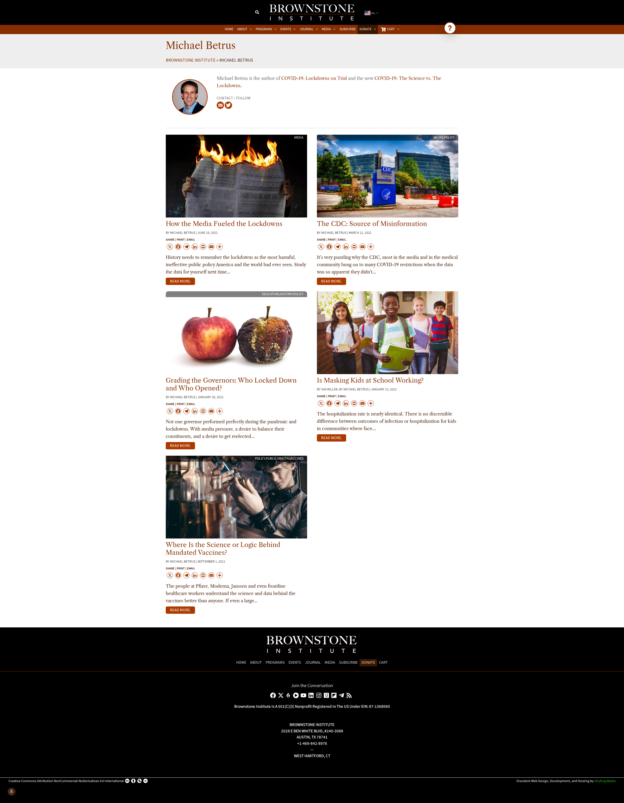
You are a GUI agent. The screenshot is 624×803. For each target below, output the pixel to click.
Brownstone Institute (190, 60)
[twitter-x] (281, 695)
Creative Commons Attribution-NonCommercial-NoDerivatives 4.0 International (66, 781)
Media (298, 137)
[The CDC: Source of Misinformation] (387, 176)
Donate (368, 662)
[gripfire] (289, 695)
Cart (383, 662)
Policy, (260, 458)
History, (286, 294)
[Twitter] (228, 105)
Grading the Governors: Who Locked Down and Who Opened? (231, 384)
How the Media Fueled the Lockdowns (224, 224)
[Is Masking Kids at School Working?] (387, 332)
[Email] (220, 105)
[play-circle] (297, 695)
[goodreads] (327, 695)
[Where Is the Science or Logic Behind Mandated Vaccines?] (236, 497)
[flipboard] (335, 695)
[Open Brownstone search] (450, 28)
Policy (449, 137)
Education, (271, 294)
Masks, (439, 137)
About (256, 662)
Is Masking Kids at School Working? (370, 380)
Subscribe (348, 662)
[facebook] (274, 695)
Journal (313, 662)
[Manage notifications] (11, 791)
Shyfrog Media (605, 781)
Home (241, 662)
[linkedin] (312, 695)
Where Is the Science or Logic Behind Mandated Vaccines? (223, 549)
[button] (257, 13)
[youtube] (304, 695)
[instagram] (319, 695)
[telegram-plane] (342, 695)
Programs (275, 662)
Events (295, 662)
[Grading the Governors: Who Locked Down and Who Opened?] (236, 332)
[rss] (350, 695)
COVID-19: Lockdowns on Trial (314, 78)
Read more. (180, 281)
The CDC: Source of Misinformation (372, 224)
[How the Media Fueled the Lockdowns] (236, 176)
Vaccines (296, 458)
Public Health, (277, 458)
